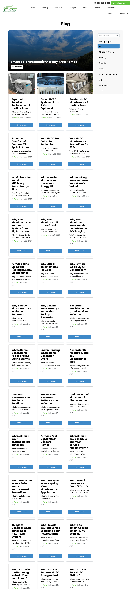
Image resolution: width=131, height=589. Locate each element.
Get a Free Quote (120, 3)
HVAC (101, 68)
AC (100, 80)
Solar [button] (33, 8)
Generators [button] (111, 8)
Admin (16, 118)
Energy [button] (110, 13)
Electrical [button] (58, 8)
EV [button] (124, 8)
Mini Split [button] (72, 8)
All (100, 46)
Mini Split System (106, 52)
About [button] (122, 13)
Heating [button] (97, 8)
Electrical (103, 63)
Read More (17, 66)
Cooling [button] (45, 8)
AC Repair (103, 85)
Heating (102, 57)
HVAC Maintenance (108, 74)
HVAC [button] (84, 8)
